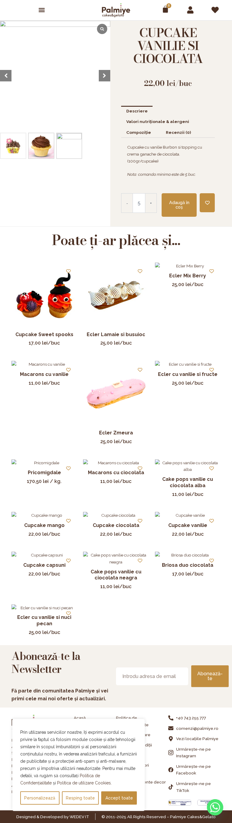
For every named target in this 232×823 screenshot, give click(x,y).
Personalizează (39, 798)
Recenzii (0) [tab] (178, 132)
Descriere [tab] (137, 111)
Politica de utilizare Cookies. (84, 782)
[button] (42, 10)
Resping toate (80, 798)
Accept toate (119, 798)
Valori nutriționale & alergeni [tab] (157, 121)
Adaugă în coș (179, 205)
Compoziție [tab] (138, 132)
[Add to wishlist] (207, 202)
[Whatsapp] (215, 807)
